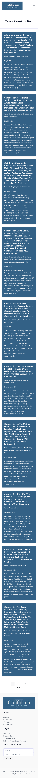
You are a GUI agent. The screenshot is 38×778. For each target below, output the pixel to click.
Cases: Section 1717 (10, 116)
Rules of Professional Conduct (14, 741)
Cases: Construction (22, 56)
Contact (6, 722)
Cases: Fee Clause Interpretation (20, 259)
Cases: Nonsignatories (25, 114)
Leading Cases (8, 736)
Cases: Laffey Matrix (24, 448)
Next (19, 687)
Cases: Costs (22, 257)
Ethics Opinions (9, 738)
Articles (6, 717)
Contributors (8, 725)
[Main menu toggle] (34, 5)
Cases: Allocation (9, 56)
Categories (7, 719)
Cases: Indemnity (9, 262)
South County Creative (23, 774)
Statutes (6, 733)
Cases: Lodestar (9, 450)
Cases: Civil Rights (10, 187)
